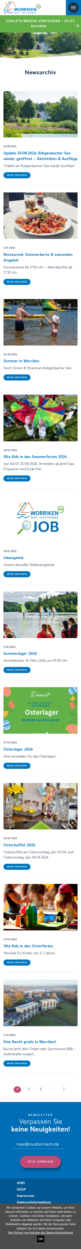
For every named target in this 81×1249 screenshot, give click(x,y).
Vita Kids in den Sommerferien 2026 (35, 457)
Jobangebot (13, 558)
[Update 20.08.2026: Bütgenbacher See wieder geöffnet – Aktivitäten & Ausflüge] (40, 114)
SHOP (21, 1189)
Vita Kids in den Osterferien (28, 946)
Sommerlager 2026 (20, 654)
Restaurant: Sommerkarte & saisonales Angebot (38, 257)
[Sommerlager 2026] (40, 614)
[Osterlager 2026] (40, 710)
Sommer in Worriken (21, 361)
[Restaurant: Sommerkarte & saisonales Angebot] (40, 215)
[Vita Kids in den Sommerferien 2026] (40, 418)
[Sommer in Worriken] (40, 322)
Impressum (25, 1196)
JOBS (21, 1183)
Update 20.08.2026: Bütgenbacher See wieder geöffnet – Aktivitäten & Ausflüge (40, 156)
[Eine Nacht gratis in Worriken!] (40, 1003)
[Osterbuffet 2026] (40, 806)
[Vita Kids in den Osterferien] (40, 907)
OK (40, 1239)
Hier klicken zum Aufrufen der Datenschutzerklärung (40, 1232)
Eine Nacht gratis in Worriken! (29, 1042)
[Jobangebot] (40, 519)
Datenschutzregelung (34, 1202)
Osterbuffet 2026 (19, 845)
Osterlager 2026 (18, 749)
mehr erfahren (17, 175)
